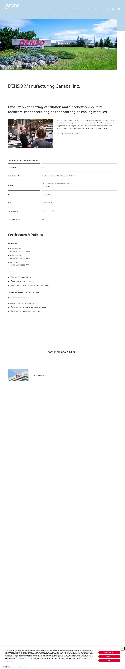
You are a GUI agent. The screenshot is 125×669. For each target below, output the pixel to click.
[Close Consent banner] (122, 648)
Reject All (109, 656)
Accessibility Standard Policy (22, 277)
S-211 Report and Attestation (20, 298)
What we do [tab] (64, 9)
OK (109, 660)
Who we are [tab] (52, 9)
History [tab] (73, 9)
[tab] (108, 9)
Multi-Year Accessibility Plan (22, 281)
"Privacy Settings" (19, 658)
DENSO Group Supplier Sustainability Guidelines (29, 307)
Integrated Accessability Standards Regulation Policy (30, 285)
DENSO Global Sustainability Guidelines (26, 311)
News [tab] (90, 9)
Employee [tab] (98, 9)
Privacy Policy (8, 661)
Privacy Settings (109, 652)
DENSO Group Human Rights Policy (22, 303)
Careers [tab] (82, 9)
